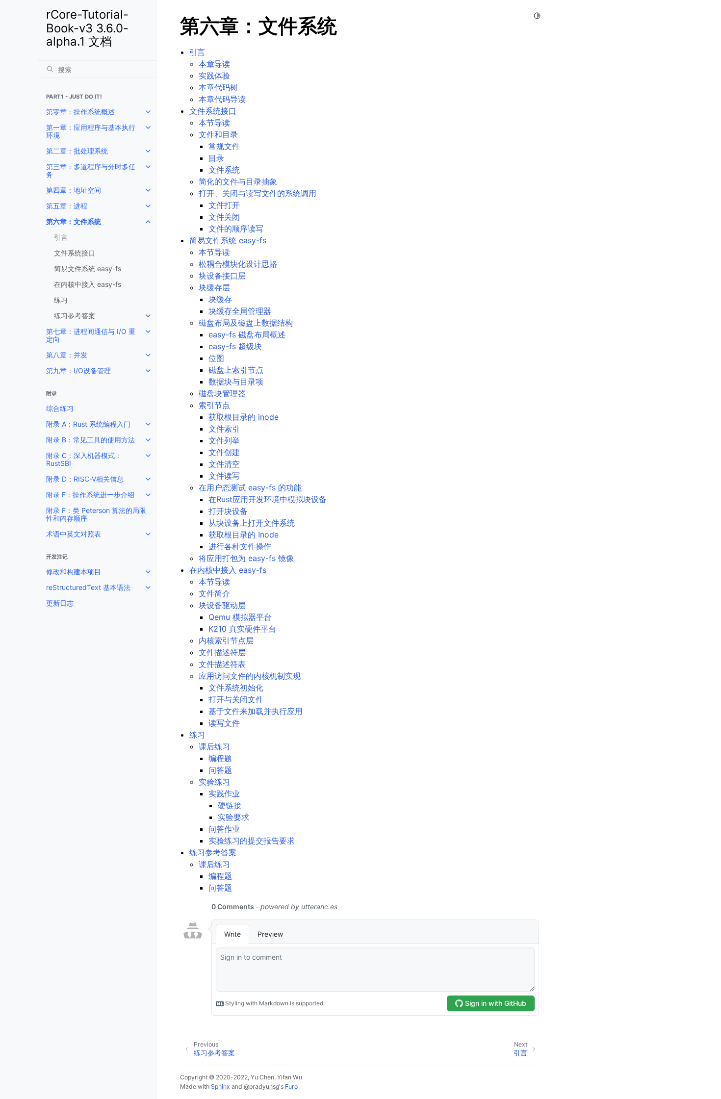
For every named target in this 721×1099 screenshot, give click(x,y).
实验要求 (233, 817)
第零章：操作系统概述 (80, 111)
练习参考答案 (74, 315)
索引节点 (214, 405)
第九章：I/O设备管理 (78, 370)
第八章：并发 (66, 355)
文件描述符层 (222, 652)
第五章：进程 (66, 206)
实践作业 (224, 793)
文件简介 (214, 593)
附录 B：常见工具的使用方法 (90, 439)
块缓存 (220, 299)
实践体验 (214, 75)
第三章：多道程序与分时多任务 (90, 170)
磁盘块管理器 (222, 393)
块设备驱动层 (222, 605)
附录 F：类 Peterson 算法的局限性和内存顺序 (96, 514)
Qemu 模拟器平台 (240, 617)
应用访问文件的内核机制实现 (250, 676)
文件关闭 (224, 217)
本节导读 (214, 123)
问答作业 (224, 829)
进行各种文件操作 (239, 546)
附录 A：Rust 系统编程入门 (88, 424)
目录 (216, 158)
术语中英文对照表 (73, 534)
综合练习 (60, 408)
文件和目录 (218, 134)
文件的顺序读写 (235, 228)
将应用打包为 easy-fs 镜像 (246, 558)
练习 (61, 300)
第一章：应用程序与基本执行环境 (90, 131)
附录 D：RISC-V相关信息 (85, 479)
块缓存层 (214, 287)
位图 (216, 358)
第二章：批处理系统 (77, 151)
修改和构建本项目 (73, 571)
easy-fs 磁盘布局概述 (246, 334)
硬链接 (229, 805)
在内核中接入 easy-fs (87, 284)
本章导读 (214, 64)
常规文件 (224, 146)
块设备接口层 (222, 276)
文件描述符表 (222, 664)
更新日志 (60, 603)
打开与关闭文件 (235, 699)
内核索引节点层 (226, 640)
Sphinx (220, 1086)
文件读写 (224, 476)
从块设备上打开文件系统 (251, 523)
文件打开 (224, 205)
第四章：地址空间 (73, 190)
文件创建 (224, 452)
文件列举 (224, 440)
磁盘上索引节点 (235, 370)
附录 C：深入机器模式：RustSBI (84, 459)
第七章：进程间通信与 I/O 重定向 (90, 335)
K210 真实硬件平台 (242, 629)
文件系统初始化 (235, 687)
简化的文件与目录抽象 (238, 181)
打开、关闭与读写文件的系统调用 (257, 193)
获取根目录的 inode (243, 417)
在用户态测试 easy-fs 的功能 (250, 487)
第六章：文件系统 (73, 221)
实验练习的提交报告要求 (251, 840)
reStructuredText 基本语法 (88, 587)
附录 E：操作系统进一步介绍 (90, 494)
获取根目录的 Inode (243, 534)
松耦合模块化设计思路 (238, 264)
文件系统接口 (74, 253)
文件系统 (224, 170)
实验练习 (214, 782)
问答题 (220, 770)
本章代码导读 (222, 99)
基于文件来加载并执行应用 (255, 711)
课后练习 (214, 746)
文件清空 (224, 464)
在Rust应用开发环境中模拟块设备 (267, 499)
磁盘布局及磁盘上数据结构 (246, 323)
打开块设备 (228, 511)
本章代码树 (218, 87)
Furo (291, 1086)
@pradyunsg (261, 1086)
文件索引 (224, 429)
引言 (61, 237)
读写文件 (224, 723)
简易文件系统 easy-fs (87, 268)
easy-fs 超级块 (235, 346)
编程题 (220, 758)
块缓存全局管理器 (239, 311)
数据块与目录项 (235, 381)
